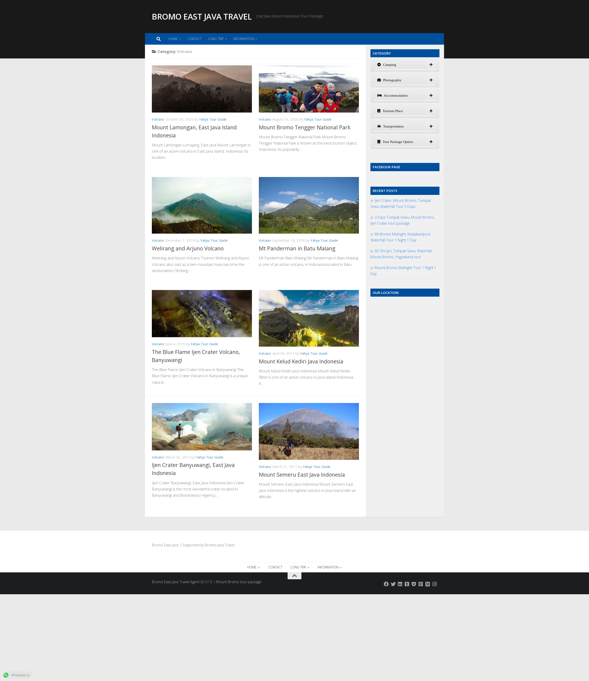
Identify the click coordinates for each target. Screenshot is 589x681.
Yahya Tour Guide (213, 119)
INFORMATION (243, 39)
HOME (173, 39)
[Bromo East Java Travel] (393, 584)
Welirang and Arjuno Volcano (188, 248)
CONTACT (195, 39)
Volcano (158, 119)
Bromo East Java (165, 545)
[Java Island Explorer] (427, 584)
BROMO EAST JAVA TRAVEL (202, 16)
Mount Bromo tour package (238, 581)
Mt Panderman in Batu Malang (297, 248)
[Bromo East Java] (413, 584)
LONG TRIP (216, 39)
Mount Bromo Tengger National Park (304, 127)
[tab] (404, 65)
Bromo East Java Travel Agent (175, 581)
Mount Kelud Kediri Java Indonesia (301, 361)
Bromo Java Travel (219, 545)
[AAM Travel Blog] (407, 584)
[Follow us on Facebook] (386, 584)
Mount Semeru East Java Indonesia (302, 474)
